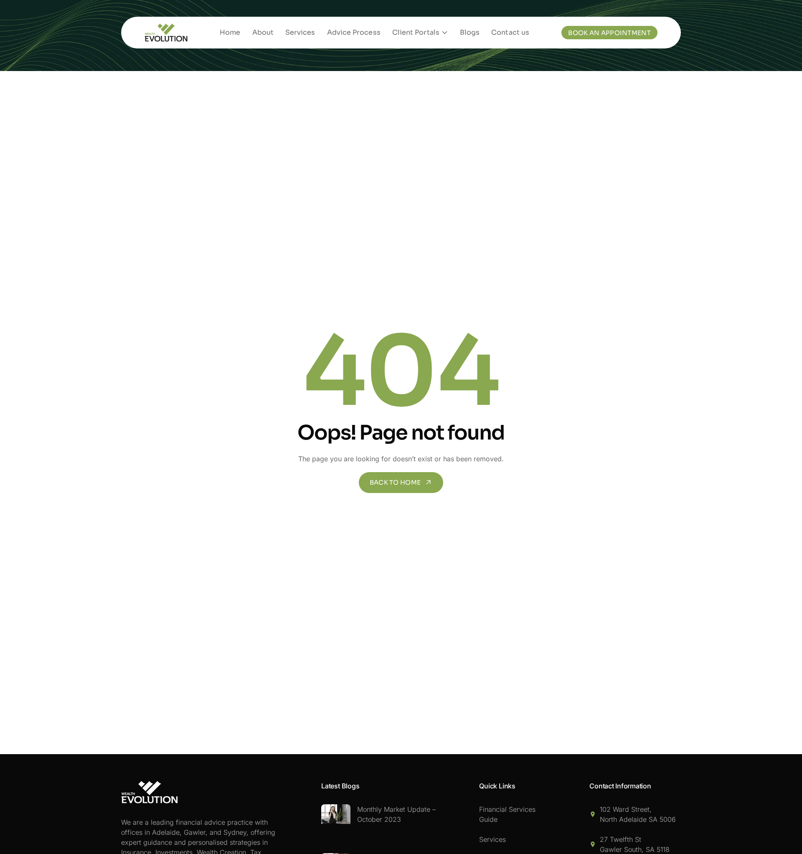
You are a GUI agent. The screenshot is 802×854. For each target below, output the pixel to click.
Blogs (470, 32)
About (263, 32)
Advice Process (354, 32)
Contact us (510, 32)
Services (300, 32)
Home (230, 32)
